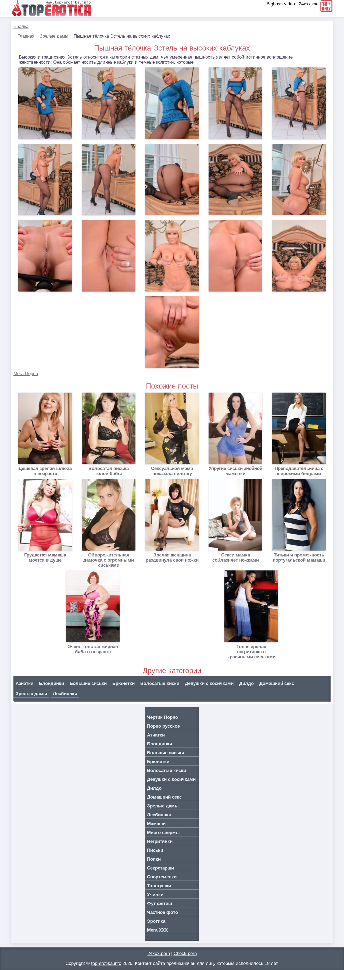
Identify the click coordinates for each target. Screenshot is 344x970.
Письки (155, 850)
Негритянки (160, 841)
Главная (25, 36)
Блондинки (51, 683)
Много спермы (163, 832)
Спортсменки (162, 876)
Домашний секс (276, 683)
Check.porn (185, 953)
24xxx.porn (159, 953)
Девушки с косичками (209, 683)
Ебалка (20, 26)
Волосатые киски (159, 683)
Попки (154, 859)
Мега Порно (25, 373)
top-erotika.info (106, 963)
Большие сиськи (88, 683)
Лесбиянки (65, 693)
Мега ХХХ (157, 930)
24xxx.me (308, 3)
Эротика (156, 921)
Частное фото (162, 912)
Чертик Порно (162, 717)
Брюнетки (123, 683)
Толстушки (159, 885)
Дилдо (246, 683)
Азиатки (24, 683)
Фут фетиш (159, 903)
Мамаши (156, 823)
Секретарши (160, 868)
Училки (155, 894)
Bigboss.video (281, 3)
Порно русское (163, 726)
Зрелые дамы (54, 36)
